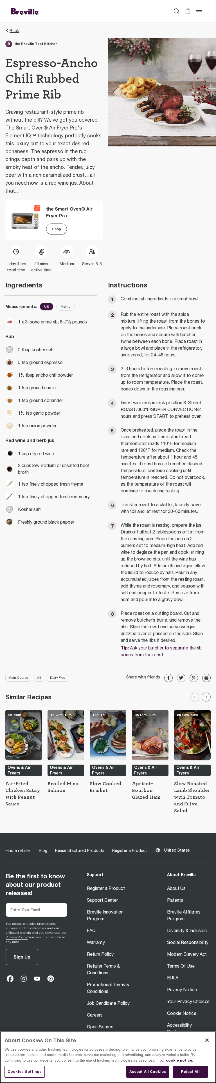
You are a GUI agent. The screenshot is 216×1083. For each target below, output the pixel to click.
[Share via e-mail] (206, 678)
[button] (188, 11)
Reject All (190, 1071)
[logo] (25, 11)
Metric (65, 307)
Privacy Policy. (17, 937)
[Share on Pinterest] (194, 678)
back (14, 30)
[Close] (207, 1040)
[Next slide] (206, 697)
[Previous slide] (194, 697)
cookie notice (179, 1060)
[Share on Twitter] (181, 678)
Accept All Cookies (147, 1071)
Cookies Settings (25, 1071)
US (46, 307)
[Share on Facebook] (168, 678)
